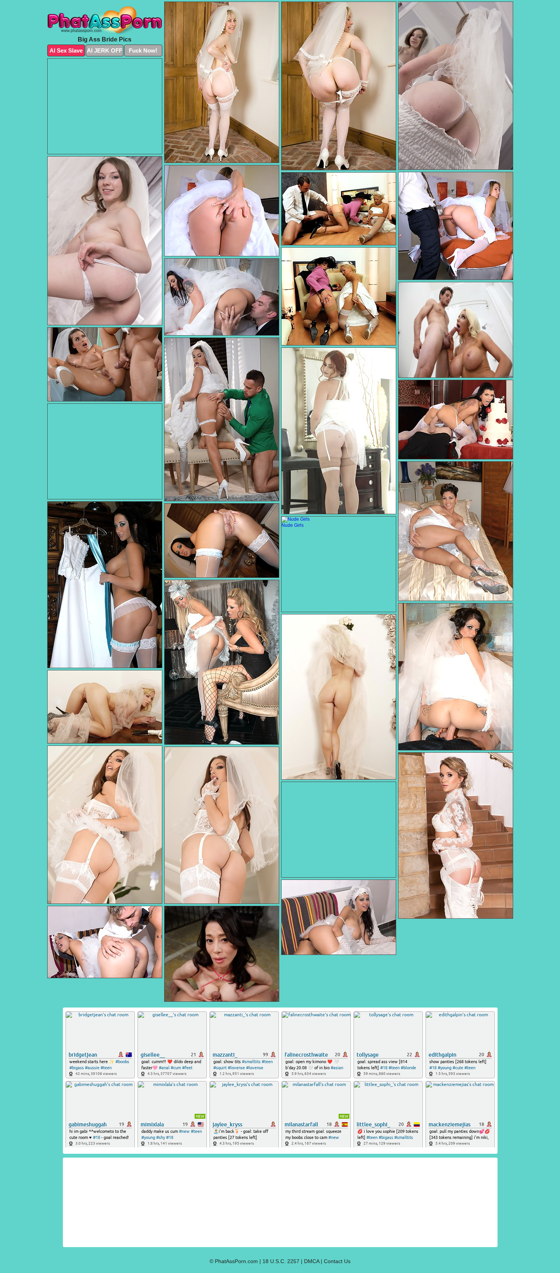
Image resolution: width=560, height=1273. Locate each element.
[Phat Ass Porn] (104, 20)
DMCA (311, 1261)
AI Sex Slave (66, 50)
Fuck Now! (143, 50)
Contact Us (337, 1261)
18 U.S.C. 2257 (280, 1261)
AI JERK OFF (104, 50)
